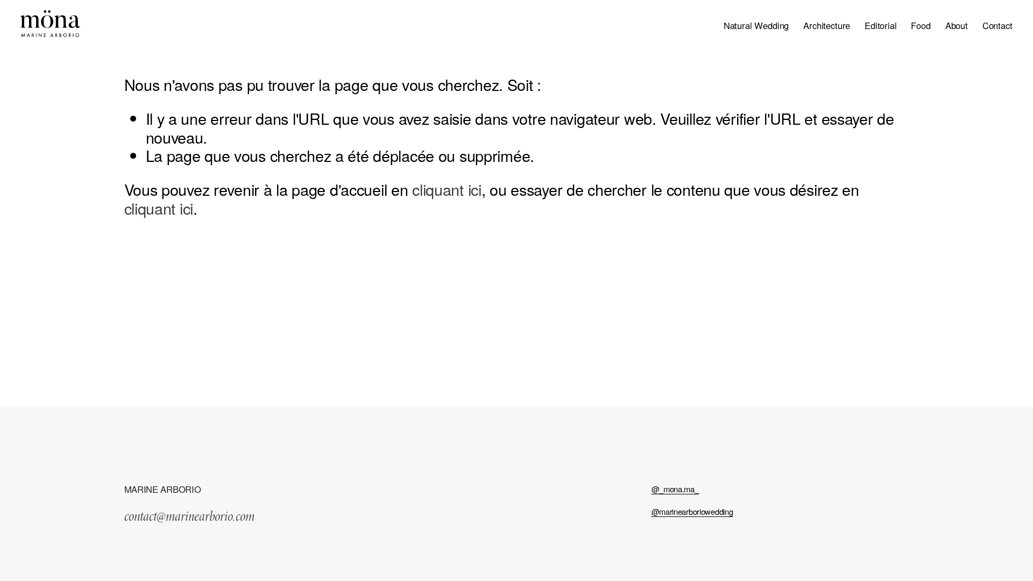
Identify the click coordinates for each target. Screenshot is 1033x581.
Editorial (881, 26)
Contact (997, 26)
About (956, 26)
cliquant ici (447, 189)
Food (920, 26)
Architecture (826, 26)
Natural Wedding (756, 26)
